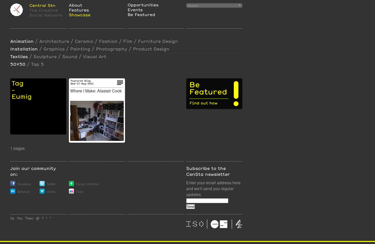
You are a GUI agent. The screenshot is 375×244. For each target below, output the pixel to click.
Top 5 (37, 64)
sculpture (45, 56)
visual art (94, 56)
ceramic (84, 41)
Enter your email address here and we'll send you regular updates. (213, 188)
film (127, 41)
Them (29, 218)
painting (80, 49)
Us (12, 218)
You (19, 218)
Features (79, 10)
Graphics (54, 49)
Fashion (108, 41)
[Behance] (12, 192)
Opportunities (143, 4)
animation (22, 41)
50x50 (18, 64)
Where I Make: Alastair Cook (96, 91)
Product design (151, 49)
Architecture (54, 41)
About (75, 5)
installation (24, 49)
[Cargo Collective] (71, 184)
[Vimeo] (42, 192)
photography (111, 49)
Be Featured (141, 14)
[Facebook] (12, 184)
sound (69, 56)
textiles (19, 56)
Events (135, 9)
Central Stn (42, 5)
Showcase (80, 14)
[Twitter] (42, 184)
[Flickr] (71, 192)
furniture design (158, 41)
